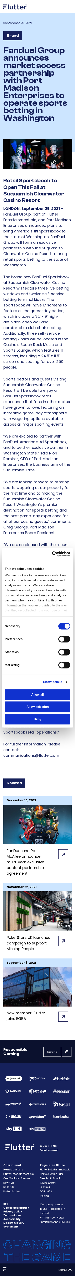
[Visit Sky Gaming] (37, 1129)
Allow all (37, 694)
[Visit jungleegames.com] (37, 1091)
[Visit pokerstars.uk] (37, 1104)
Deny (37, 719)
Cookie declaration (16, 1208)
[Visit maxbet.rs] (61, 1091)
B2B (5, 1204)
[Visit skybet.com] (13, 1129)
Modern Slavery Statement (13, 1224)
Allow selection (37, 707)
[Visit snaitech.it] (13, 1116)
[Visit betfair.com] (61, 1079)
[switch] (64, 639)
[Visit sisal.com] (61, 1104)
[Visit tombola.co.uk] (61, 1116)
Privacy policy (12, 1211)
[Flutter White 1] (15, 11)
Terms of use (12, 1215)
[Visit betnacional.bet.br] (37, 1078)
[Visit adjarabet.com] (13, 1078)
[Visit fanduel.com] (13, 1091)
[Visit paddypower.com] (13, 1104)
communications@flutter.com (31, 755)
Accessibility (11, 1219)
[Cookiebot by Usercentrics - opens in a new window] (53, 554)
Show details (52, 682)
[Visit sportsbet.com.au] (37, 1117)
